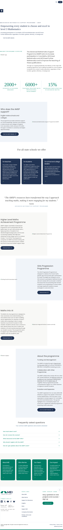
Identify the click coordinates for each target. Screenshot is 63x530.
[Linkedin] (2, 502)
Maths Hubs (52, 381)
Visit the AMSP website (8, 38)
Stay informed (48, 503)
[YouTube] (8, 502)
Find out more (6, 248)
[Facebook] (11, 502)
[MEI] (5, 2)
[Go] (4, 506)
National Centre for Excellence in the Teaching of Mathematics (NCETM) (49, 379)
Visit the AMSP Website (8, 134)
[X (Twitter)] (5, 502)
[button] (1, 10)
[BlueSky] (14, 502)
